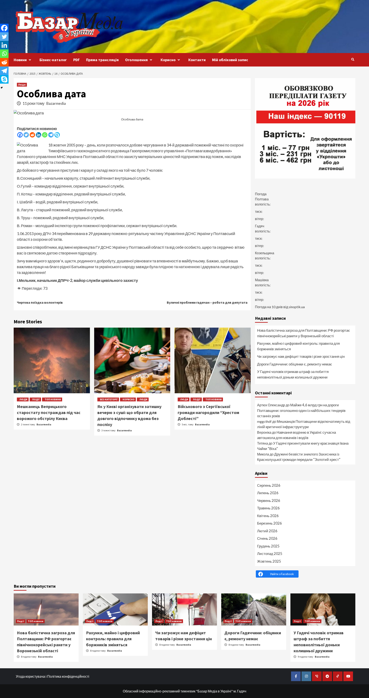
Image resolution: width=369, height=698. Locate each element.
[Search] (352, 59)
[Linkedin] (38, 135)
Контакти (197, 59)
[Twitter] (26, 135)
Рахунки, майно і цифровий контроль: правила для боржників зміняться (298, 346)
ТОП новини (53, 399)
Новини (20, 59)
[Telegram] (51, 135)
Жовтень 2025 (269, 561)
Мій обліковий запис (230, 59)
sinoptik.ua (297, 307)
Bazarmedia (56, 103)
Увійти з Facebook (282, 574)
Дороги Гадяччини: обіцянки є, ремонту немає (294, 364)
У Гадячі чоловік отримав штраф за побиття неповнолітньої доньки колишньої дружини (293, 374)
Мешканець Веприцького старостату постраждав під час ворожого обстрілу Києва (49, 412)
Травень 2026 (268, 508)
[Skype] (57, 135)
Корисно (168, 59)
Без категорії (109, 399)
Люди (22, 84)
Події (36, 399)
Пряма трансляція (102, 59)
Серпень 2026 (268, 485)
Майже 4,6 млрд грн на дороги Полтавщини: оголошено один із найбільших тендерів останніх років (301, 410)
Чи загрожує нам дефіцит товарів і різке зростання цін (301, 356)
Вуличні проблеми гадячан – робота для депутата (207, 302)
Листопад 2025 (269, 553)
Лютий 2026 (267, 531)
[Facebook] (20, 135)
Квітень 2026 (268, 515)
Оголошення (136, 59)
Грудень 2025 (268, 546)
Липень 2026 (267, 493)
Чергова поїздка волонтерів (40, 302)
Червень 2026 (268, 500)
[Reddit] (32, 135)
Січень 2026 (267, 538)
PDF (76, 59)
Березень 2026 (269, 523)
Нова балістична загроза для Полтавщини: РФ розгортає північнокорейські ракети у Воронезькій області (303, 333)
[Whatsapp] (44, 135)
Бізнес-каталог (53, 59)
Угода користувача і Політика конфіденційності (52, 676)
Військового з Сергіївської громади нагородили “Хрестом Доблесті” (208, 412)
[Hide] (1, 87)
